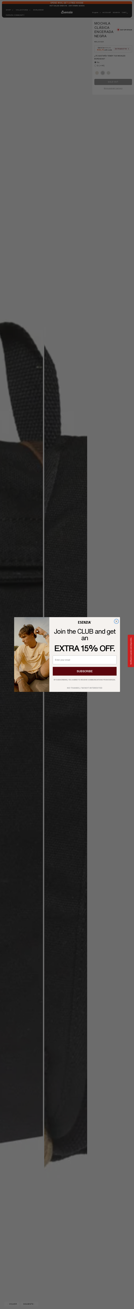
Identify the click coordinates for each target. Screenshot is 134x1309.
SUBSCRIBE (85, 671)
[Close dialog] (116, 621)
